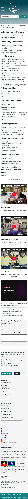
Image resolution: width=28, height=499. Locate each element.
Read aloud (15, 365)
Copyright (3, 494)
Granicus (25, 497)
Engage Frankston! (5, 408)
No (3, 329)
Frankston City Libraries (6, 414)
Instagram (5, 433)
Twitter (4, 437)
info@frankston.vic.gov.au (7, 391)
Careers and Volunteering (18, 25)
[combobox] (18, 3)
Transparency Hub (5, 423)
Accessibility (19, 494)
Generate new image (18, 363)
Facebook (5, 431)
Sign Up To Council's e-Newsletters (11, 442)
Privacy (13, 494)
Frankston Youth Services (7, 417)
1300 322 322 (6, 388)
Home (2, 25)
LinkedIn (5, 435)
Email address (8, 344)
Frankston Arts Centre (6, 411)
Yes (3, 325)
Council (8, 25)
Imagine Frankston (5, 405)
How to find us (6, 158)
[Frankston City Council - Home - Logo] (14, 9)
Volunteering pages (16, 315)
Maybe (4, 327)
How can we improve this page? (10, 333)
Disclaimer (8, 494)
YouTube (5, 439)
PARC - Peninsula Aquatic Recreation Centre (11, 420)
